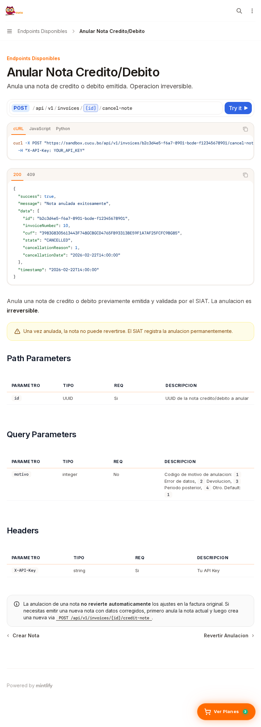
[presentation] (130, 147)
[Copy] (216, 108)
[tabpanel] (130, 147)
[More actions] (252, 11)
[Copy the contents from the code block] (245, 129)
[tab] (18, 129)
